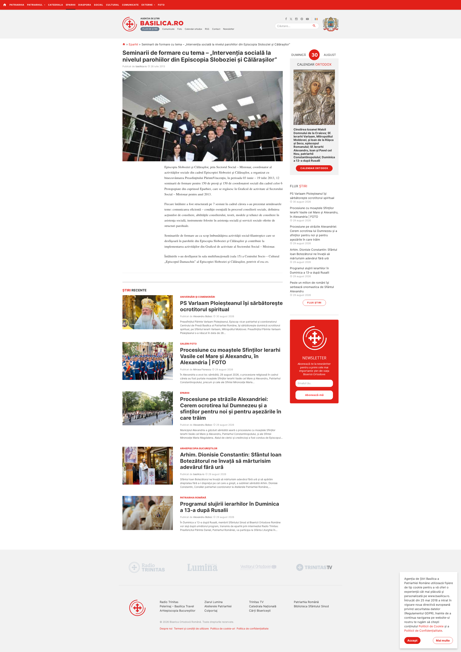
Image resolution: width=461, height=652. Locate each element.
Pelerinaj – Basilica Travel (177, 606)
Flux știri (314, 302)
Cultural (112, 4)
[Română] (317, 19)
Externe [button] (147, 4)
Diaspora (84, 4)
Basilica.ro (161, 23)
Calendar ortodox (193, 29)
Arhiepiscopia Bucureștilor (177, 610)
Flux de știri (149, 29)
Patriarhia (17, 4)
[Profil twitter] (291, 19)
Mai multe (443, 640)
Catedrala (55, 4)
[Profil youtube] (307, 19)
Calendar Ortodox (314, 168)
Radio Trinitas (169, 602)
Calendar (314, 64)
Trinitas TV (256, 602)
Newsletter (228, 29)
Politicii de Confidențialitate (423, 630)
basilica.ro (141, 66)
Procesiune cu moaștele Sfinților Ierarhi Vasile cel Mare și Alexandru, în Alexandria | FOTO (230, 356)
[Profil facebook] (286, 19)
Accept (412, 640)
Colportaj (210, 610)
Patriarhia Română (306, 602)
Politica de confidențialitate (252, 628)
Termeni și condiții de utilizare (191, 628)
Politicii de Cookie (431, 626)
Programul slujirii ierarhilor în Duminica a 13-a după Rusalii (229, 507)
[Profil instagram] (296, 19)
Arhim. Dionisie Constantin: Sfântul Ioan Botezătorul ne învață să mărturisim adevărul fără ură (230, 460)
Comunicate (130, 4)
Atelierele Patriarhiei (218, 606)
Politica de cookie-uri (222, 628)
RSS (207, 29)
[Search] (314, 26)
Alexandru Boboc (202, 316)
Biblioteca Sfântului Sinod (311, 606)
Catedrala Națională (262, 606)
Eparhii (70, 4)
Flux (298, 186)
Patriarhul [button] (35, 4)
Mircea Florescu (202, 369)
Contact (216, 29)
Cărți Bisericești (260, 610)
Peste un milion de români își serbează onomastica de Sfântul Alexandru (312, 287)
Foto (161, 4)
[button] (456, 4)
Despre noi (166, 628)
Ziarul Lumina (213, 602)
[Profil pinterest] (301, 19)
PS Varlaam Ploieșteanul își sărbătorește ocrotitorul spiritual (231, 306)
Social (98, 4)
